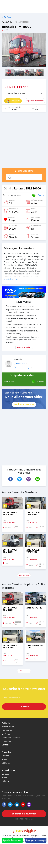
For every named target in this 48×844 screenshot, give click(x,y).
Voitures (5, 755)
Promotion (6, 741)
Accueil (4, 22)
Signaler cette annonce (35, 101)
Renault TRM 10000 (23, 22)
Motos (4, 759)
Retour (9, 17)
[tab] (24, 93)
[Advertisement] (24, 141)
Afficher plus (24, 575)
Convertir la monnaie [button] (14, 93)
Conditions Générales (11, 737)
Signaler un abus (24, 347)
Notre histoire (8, 726)
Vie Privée (6, 734)
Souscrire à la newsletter (24, 813)
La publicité (7, 730)
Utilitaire (11, 22)
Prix (9, 175)
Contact (5, 745)
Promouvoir (14, 101)
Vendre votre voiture (24, 404)
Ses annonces (20, 363)
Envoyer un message (22, 368)
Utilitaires (6, 763)
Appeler (41, 195)
